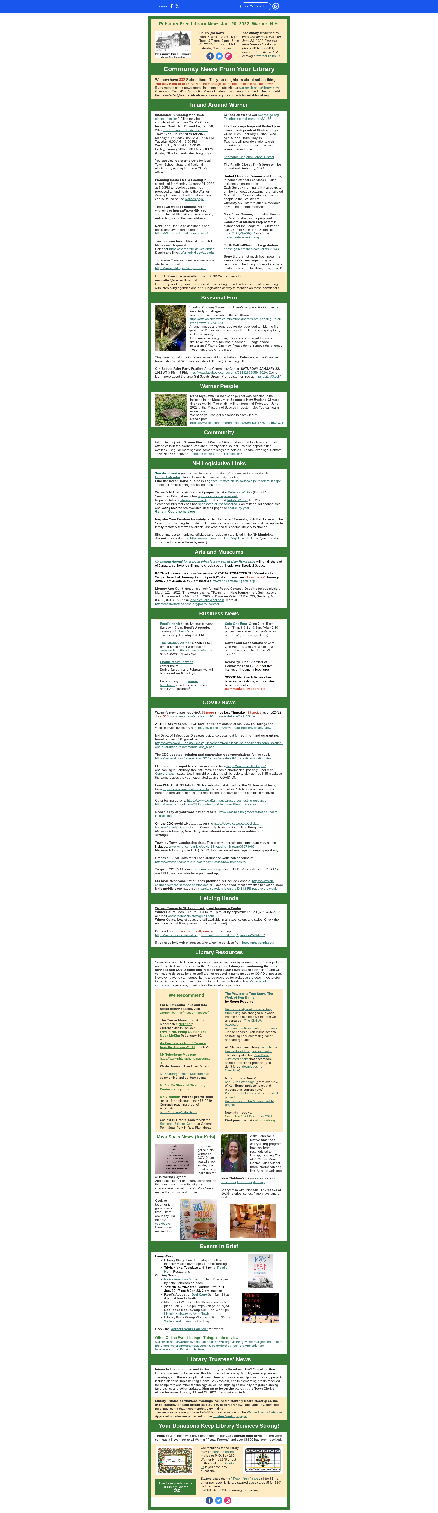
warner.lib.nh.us (268, 56)
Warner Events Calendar (189, 1329)
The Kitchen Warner (175, 643)
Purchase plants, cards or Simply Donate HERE (175, 1486)
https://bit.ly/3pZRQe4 (239, 233)
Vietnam (231, 1028)
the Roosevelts (249, 1028)
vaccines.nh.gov (211, 869)
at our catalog (265, 1120)
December (244, 1182)
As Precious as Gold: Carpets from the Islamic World (183, 1045)
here (202, 411)
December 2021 (260, 1116)
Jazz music (270, 1028)
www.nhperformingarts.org (234, 581)
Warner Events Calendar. (265, 1412)
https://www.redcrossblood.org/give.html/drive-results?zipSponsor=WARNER (210, 935)
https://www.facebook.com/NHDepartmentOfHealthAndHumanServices (206, 804)
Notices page (194, 199)
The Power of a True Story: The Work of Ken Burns (249, 995)
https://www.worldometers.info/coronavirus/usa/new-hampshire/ (200, 862)
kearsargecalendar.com (265, 1342)
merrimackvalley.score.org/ (245, 688)
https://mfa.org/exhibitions (178, 1112)
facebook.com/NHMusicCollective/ (179, 1349)
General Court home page (175, 511)
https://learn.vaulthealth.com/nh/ (186, 789)
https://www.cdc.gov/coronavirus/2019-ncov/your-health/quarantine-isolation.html (213, 758)
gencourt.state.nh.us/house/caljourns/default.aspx (245, 481)
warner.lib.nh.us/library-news (259, 87)
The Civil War (253, 1020)
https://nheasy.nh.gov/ (258, 942)
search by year (238, 508)
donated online (223, 1451)
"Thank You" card (245, 1478)
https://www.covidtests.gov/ (246, 766)
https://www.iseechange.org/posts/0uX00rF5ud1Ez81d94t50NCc (236, 422)
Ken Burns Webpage (240, 1082)
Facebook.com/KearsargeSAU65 (247, 118)
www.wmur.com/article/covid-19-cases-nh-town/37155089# (212, 716)
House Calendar (167, 477)
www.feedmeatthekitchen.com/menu (186, 650)
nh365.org (222, 1342)
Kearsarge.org (268, 115)
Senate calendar (167, 473)
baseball (231, 1024)
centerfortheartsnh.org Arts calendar (238, 1345)
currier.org (186, 1024)
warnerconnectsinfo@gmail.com (191, 916)
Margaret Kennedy (193, 500)
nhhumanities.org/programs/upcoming (182, 1345)
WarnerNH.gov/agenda (197, 252)
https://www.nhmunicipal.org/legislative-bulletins (224, 538)
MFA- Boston (170, 1097)
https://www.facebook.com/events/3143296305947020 (228, 372)
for (264, 666)
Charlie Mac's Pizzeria (176, 662)
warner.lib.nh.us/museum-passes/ (184, 1012)
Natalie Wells (237, 500)
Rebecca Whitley (240, 492)
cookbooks (163, 1223)
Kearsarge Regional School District (249, 157)
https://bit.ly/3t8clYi (268, 376)
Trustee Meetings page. (230, 1416)
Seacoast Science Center (178, 1123)
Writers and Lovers (178, 1321)
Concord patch (166, 773)
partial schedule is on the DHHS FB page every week (238, 888)
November (228, 1182)
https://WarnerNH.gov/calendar (191, 249)
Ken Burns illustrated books (247, 1057)
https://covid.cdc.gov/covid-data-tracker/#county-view (233, 727)
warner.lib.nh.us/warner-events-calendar (184, 1342)
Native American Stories (181, 1279)
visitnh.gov (239, 1342)
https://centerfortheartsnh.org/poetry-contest (187, 604)
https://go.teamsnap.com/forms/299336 (252, 249)
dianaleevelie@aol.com (207, 600)
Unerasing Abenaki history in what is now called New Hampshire (205, 561)
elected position (166, 118)
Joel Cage (185, 631)
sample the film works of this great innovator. (251, 1049)
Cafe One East (236, 623)
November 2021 (236, 1116)
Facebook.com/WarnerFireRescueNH (216, 454)
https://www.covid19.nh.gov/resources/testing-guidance (226, 800)
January (259, 1182)
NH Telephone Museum (178, 1054)
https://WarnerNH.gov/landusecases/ (181, 233)
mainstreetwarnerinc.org (241, 237)
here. (217, 485)
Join (257, 666)
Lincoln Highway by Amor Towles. (188, 1313)
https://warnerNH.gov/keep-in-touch (180, 268)
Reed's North (170, 623)
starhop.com (180, 1089)
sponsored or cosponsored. (218, 496)
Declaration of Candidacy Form (185, 130)
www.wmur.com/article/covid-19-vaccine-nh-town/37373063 (211, 846)
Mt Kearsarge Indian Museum (181, 1074)
